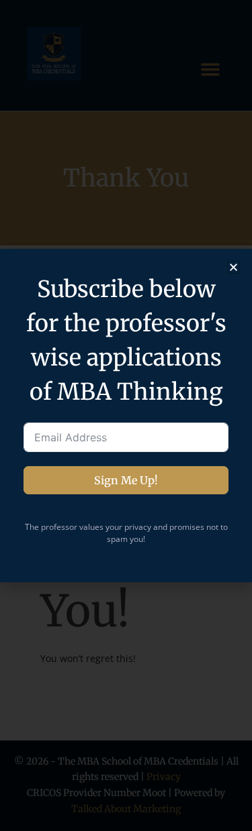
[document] (126, 415)
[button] (233, 267)
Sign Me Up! (126, 480)
